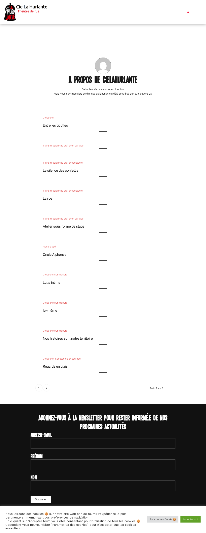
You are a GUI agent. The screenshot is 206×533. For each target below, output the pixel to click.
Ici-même (50, 310)
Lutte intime (51, 282)
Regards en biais (55, 366)
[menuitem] (188, 12)
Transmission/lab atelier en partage (63, 145)
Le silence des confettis (60, 170)
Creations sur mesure (55, 274)
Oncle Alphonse (54, 255)
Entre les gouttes (55, 125)
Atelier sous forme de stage (63, 226)
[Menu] (197, 12)
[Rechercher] (188, 12)
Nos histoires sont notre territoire (68, 338)
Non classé (49, 246)
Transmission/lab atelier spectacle (63, 162)
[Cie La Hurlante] (27, 12)
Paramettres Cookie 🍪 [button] (163, 519)
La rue (47, 198)
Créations (48, 117)
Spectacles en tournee (68, 358)
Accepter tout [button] (190, 519)
